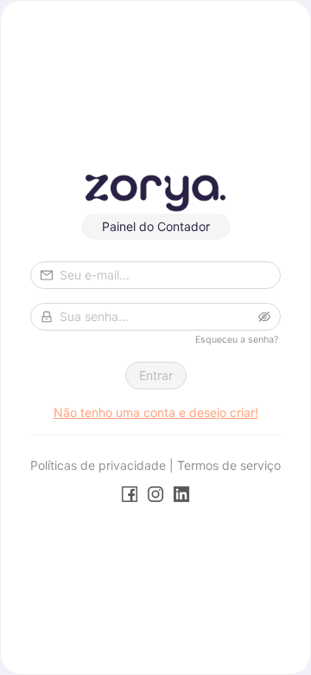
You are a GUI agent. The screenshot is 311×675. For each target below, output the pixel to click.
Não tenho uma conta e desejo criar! (156, 412)
